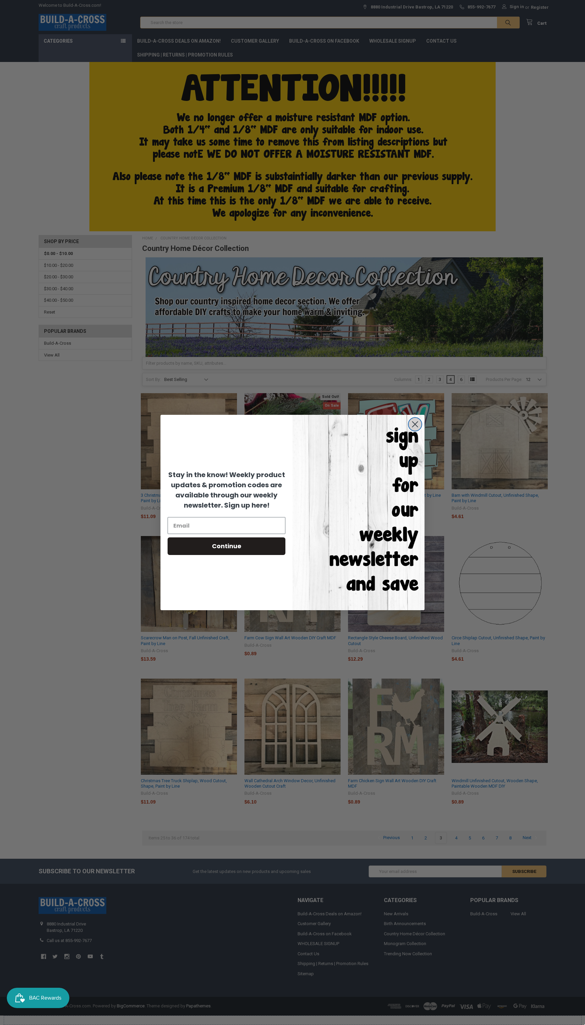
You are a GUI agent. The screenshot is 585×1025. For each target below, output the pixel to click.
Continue (226, 546)
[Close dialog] (415, 424)
